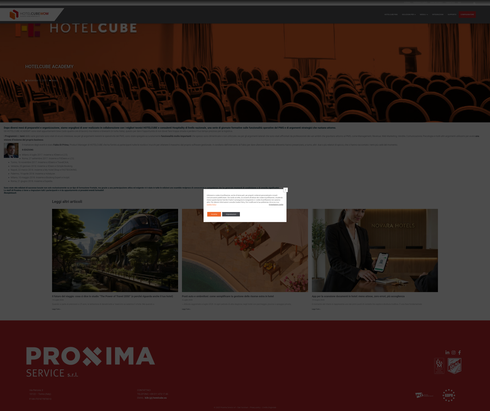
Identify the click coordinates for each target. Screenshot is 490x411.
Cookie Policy (211, 204)
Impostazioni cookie (276, 204)
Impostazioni (231, 214)
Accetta (214, 214)
